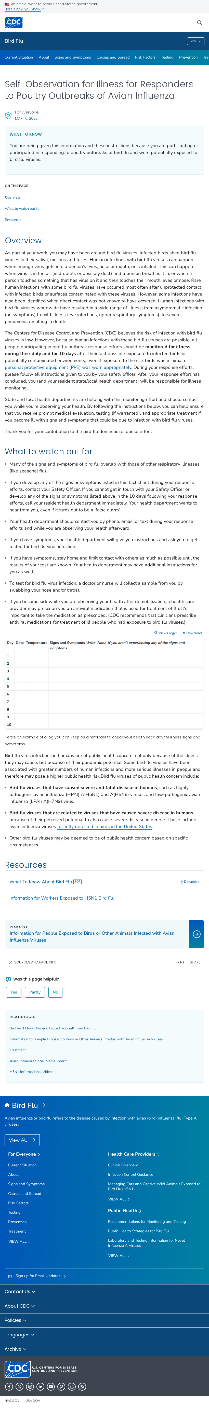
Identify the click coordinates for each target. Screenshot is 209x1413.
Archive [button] (14, 1349)
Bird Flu (14, 41)
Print (180, 962)
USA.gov (32, 1400)
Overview (13, 197)
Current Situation (19, 57)
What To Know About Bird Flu (40, 882)
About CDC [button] (18, 1306)
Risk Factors (145, 57)
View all (18, 1241)
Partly (35, 992)
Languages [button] (18, 1335)
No (55, 992)
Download (194, 633)
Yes (13, 992)
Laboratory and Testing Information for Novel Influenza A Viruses (146, 1243)
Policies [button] (14, 1320)
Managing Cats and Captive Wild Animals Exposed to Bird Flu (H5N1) (154, 1186)
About (44, 57)
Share (195, 962)
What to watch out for (23, 208)
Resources (13, 220)
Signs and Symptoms (73, 57)
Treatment (18, 1050)
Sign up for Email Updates (38, 1275)
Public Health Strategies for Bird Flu (138, 1231)
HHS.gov (12, 1400)
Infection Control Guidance (130, 1174)
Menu (194, 41)
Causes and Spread (113, 57)
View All (18, 1140)
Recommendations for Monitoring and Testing (147, 1221)
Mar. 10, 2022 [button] (26, 118)
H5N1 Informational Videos (32, 1071)
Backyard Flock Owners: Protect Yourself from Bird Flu (53, 1028)
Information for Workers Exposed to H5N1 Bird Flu (61, 898)
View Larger (168, 633)
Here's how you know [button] (23, 9)
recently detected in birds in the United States (104, 826)
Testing (167, 57)
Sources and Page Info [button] (35, 962)
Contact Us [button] (18, 1291)
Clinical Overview (123, 1165)
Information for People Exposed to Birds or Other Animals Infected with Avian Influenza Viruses (86, 1039)
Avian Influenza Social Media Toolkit (38, 1061)
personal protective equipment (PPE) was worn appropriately (68, 367)
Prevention (188, 57)
